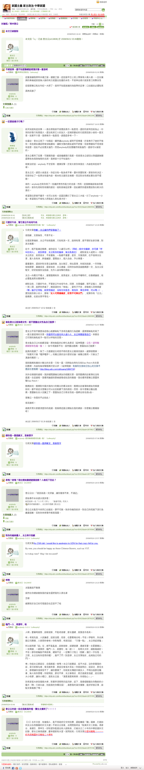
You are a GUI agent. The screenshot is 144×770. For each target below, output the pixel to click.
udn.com (104, 764)
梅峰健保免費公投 (22, 9)
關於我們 (16, 764)
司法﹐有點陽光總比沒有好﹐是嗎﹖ (54, 215)
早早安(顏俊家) (42, 9)
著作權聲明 (43, 764)
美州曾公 (14, 23)
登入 (122, 768)
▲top (105, 760)
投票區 (42, 18)
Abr (56, 9)
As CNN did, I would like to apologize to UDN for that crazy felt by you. (66, 543)
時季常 (12, 146)
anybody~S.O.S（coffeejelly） (29, 538)
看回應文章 (76, 27)
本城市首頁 (10, 18)
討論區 (22, 18)
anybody (12, 94)
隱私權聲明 (53, 764)
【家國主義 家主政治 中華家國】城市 (39, 14)
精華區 (32, 18)
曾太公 (12, 56)
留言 (8, 61)
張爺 (7, 518)
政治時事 (22, 14)
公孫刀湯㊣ (9, 108)
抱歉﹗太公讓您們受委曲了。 (47, 230)
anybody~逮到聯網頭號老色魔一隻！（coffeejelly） (37, 225)
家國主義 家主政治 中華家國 (28, 5)
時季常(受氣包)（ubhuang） (28, 72)
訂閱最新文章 (45, 11)
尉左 (60, 9)
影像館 (52, 18)
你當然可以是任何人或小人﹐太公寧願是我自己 (68, 334)
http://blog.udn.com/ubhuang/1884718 (57, 369)
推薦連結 (63, 18)
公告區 (75, 18)
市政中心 (97, 18)
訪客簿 (85, 18)
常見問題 (25, 764)
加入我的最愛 (35, 11)
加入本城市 (15, 11)
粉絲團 (7, 768)
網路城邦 (103, 2)
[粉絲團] (3, 768)
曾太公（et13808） (25, 325)
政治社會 (14, 14)
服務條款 (33, 764)
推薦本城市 (25, 11)
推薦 (102, 34)
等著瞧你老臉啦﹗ (47, 705)
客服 (60, 764)
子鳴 (51, 9)
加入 (127, 768)
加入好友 (15, 61)
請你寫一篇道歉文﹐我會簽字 (47, 443)
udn (3, 14)
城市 (7, 14)
